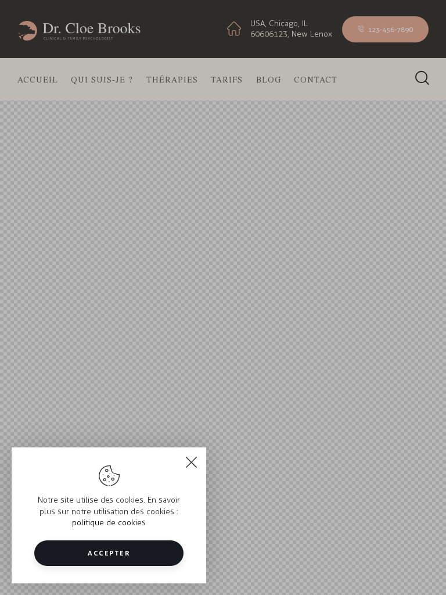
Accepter (109, 553)
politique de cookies (109, 523)
